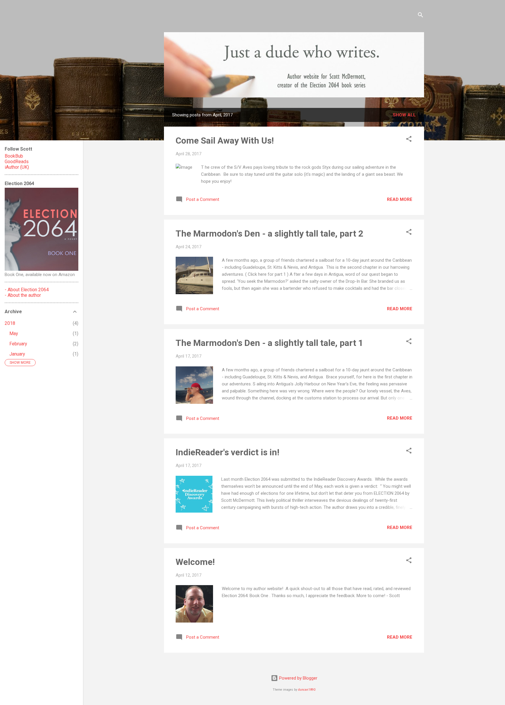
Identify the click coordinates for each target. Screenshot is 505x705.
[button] (408, 139)
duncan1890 (306, 690)
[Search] (420, 16)
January (17, 354)
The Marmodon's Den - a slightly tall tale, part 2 (269, 233)
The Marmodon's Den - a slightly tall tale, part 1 (269, 343)
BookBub (14, 156)
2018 (10, 323)
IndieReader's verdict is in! (227, 452)
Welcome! (195, 562)
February (18, 344)
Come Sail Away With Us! (225, 140)
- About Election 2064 (27, 289)
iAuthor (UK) (17, 167)
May (13, 333)
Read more (399, 199)
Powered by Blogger (297, 678)
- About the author (23, 295)
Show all (404, 115)
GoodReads (17, 161)
